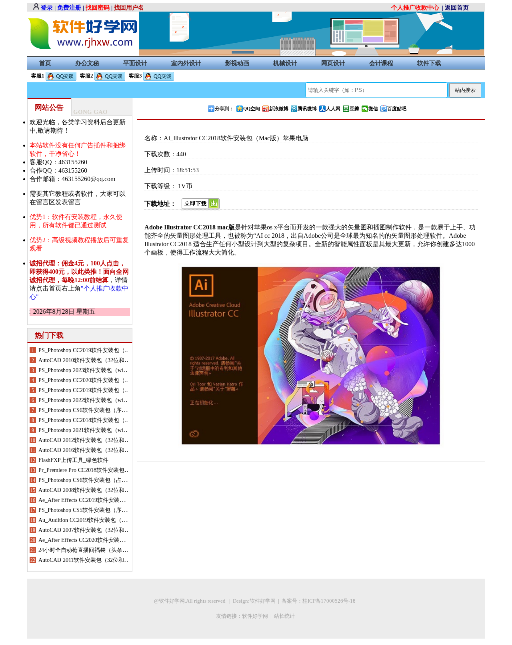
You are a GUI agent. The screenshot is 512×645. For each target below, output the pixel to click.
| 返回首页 (455, 7)
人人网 (333, 108)
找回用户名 (129, 7)
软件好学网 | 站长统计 (269, 616)
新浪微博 (278, 108)
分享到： (224, 108)
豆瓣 (354, 108)
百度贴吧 (396, 108)
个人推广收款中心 (415, 7)
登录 (47, 7)
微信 (373, 108)
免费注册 (69, 7)
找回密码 (98, 7)
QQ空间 (251, 108)
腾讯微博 (307, 108)
